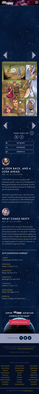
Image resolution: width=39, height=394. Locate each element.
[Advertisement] (19, 27)
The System (34, 382)
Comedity (5, 370)
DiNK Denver (6, 264)
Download (20, 147)
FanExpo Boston (7, 290)
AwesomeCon (6, 277)
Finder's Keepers (5, 372)
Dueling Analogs (19, 370)
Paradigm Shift (33, 375)
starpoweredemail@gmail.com (25, 348)
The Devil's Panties (19, 368)
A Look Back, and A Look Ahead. (16, 170)
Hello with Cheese (19, 384)
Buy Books (21, 143)
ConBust (5, 257)
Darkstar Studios (19, 365)
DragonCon (5, 296)
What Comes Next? (15, 218)
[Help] (19, 116)
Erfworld (19, 372)
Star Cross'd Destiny (34, 379)
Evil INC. (19, 375)
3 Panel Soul (5, 375)
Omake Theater (34, 368)
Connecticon (6, 283)
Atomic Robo (5, 382)
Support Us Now (19, 322)
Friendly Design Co (28, 390)
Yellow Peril (34, 384)
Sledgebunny (33, 377)
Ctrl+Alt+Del (5, 384)
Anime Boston (6, 270)
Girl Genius (19, 377)
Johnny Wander (34, 365)
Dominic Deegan (22, 239)
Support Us (21, 152)
